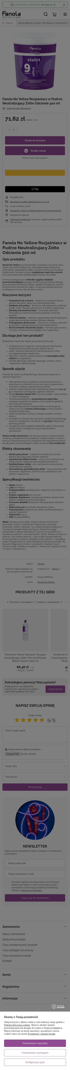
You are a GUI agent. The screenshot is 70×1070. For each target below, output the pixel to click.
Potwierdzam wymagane (35, 1053)
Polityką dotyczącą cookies (17, 1025)
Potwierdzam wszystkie (35, 1043)
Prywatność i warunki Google (41, 1034)
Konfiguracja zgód (35, 1062)
